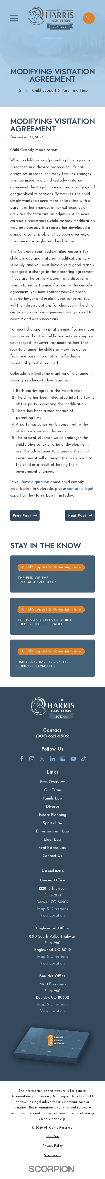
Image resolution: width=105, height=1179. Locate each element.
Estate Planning (52, 815)
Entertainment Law (52, 831)
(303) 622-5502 (52, 736)
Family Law (52, 798)
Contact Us (52, 856)
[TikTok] (83, 758)
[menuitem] (52, 1136)
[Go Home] (19, 91)
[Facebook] (21, 758)
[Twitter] (42, 758)
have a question (35, 482)
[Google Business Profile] (62, 758)
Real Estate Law (52, 848)
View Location (52, 916)
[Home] (51, 18)
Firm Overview (52, 782)
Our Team (52, 790)
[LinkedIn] (52, 758)
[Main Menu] (14, 18)
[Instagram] (32, 758)
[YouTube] (73, 758)
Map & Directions (52, 909)
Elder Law (52, 840)
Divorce (52, 807)
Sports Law (52, 823)
